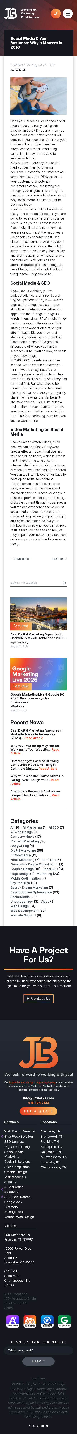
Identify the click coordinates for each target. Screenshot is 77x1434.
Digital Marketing (19, 642)
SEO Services (14, 1141)
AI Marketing (17, 706)
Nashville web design (21, 1082)
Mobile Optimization (25, 878)
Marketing (44, 874)
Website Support (23, 915)
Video (44, 901)
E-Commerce (20, 855)
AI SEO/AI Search (17, 1197)
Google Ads (13, 1202)
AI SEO (54, 827)
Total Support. (30, 17)
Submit (38, 1361)
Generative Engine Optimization (34, 864)
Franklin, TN (50, 1141)
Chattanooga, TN (53, 1167)
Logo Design (19, 874)
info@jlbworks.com (38, 1098)
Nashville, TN (51, 1131)
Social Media (18, 70)
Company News (22, 836)
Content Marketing (24, 841)
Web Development (24, 911)
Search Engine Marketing (29, 887)
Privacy (43, 1378)
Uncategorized (21, 901)
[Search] (64, 583)
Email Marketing (22, 860)
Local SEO (50, 869)
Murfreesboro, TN (54, 1157)
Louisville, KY (50, 1162)
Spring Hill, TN (51, 1147)
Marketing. (28, 13)
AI (12, 827)
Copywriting (19, 846)
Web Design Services (20, 1131)
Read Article (34, 738)
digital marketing (46, 1082)
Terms (33, 1378)
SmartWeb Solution (18, 1136)
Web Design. (29, 9)
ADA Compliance (17, 1167)
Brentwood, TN (52, 1136)
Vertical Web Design (19, 1217)
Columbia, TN (51, 1152)
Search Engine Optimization (31, 892)
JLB (38, 1407)
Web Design (19, 906)
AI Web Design (21, 832)
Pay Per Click (20, 883)
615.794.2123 (38, 1103)
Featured (49, 860)
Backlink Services (17, 1162)
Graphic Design (22, 869)
